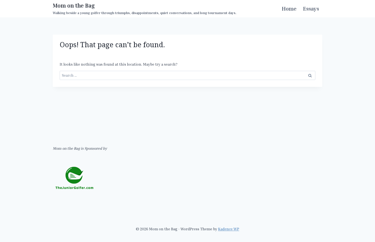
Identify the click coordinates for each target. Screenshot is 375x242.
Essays (311, 8)
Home (289, 8)
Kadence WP (228, 229)
